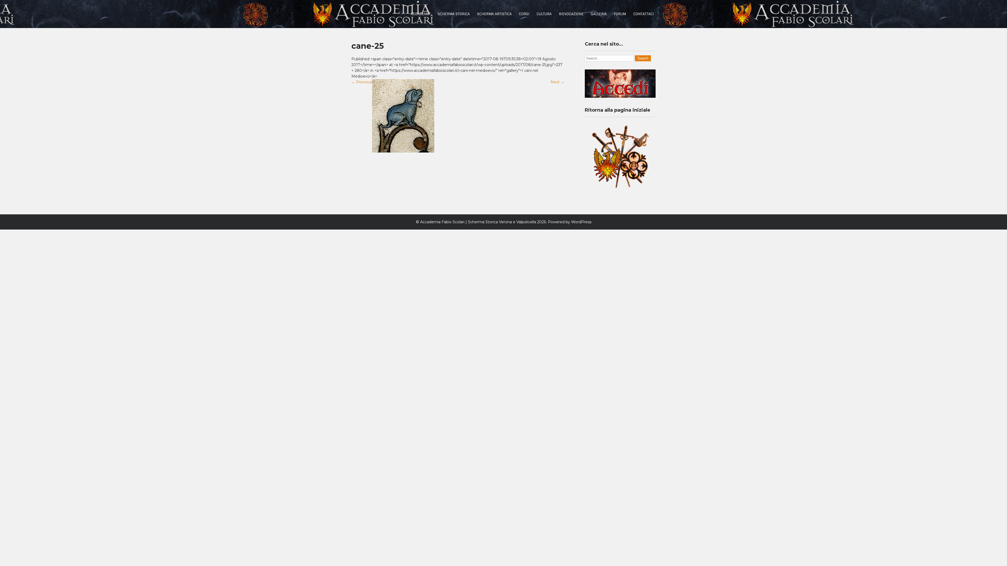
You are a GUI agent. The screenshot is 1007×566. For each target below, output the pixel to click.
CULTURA (544, 14)
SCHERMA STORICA (454, 14)
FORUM (620, 14)
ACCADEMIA (420, 14)
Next (557, 82)
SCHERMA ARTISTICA (494, 14)
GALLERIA (599, 14)
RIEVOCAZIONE (571, 14)
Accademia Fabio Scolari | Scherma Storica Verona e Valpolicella (478, 222)
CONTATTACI (643, 14)
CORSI (524, 14)
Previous (361, 82)
